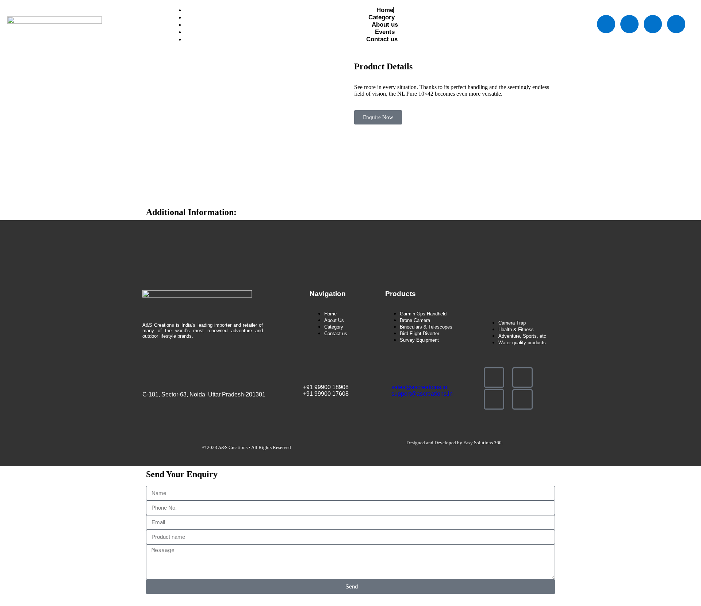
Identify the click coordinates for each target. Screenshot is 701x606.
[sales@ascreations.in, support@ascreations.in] (396, 372)
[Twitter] (629, 24)
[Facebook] (606, 24)
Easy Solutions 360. (483, 442)
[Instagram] (676, 24)
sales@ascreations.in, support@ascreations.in (422, 390)
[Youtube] (653, 24)
